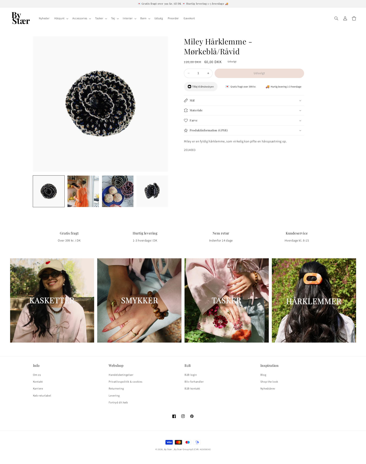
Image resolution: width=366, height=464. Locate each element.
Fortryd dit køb (118, 402)
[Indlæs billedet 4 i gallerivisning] (152, 191)
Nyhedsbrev (267, 388)
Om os (37, 374)
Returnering (116, 388)
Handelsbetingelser (121, 374)
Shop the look (269, 381)
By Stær (168, 449)
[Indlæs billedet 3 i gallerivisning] (117, 191)
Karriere (38, 388)
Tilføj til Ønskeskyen (203, 86)
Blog (263, 374)
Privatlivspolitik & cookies (125, 381)
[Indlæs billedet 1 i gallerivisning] (48, 191)
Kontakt (38, 381)
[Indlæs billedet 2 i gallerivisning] (83, 191)
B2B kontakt (192, 388)
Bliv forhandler (194, 381)
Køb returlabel (42, 395)
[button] (61, 18)
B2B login (191, 374)
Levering (114, 395)
